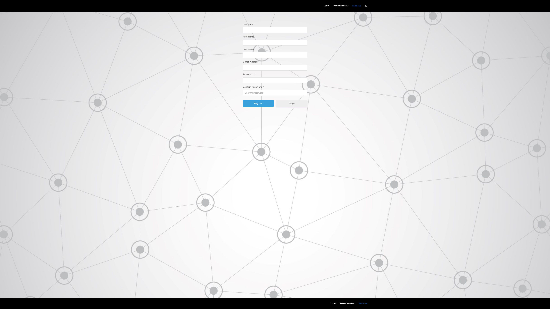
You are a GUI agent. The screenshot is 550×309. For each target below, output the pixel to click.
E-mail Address (251, 61)
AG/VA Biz (192, 6)
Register (356, 6)
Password (249, 74)
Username (249, 24)
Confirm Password (253, 87)
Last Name (248, 49)
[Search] (366, 6)
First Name (248, 36)
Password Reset (341, 6)
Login (326, 6)
